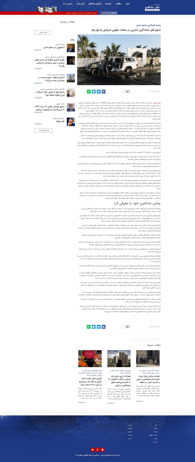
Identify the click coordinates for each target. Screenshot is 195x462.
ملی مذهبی (157, 103)
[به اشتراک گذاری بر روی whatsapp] (89, 92)
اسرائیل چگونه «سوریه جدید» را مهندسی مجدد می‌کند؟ (51, 79)
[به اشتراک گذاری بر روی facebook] (104, 92)
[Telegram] (102, 450)
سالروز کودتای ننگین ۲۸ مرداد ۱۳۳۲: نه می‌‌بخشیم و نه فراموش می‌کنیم (50, 108)
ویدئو (155, 438)
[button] (42, 32)
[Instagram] (97, 450)
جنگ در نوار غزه (137, 339)
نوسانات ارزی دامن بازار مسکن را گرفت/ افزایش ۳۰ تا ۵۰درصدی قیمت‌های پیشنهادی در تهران (119, 381)
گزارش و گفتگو (95, 3)
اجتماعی (81, 13)
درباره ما (155, 442)
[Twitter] (93, 450)
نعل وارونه (60, 121)
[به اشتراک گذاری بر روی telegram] (94, 92)
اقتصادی (87, 13)
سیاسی (94, 13)
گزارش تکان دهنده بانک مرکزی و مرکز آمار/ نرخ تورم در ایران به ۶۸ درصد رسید (90, 381)
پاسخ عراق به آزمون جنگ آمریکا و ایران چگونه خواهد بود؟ (50, 93)
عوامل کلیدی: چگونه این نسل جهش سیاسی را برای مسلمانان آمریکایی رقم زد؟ (50, 63)
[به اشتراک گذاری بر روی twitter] (99, 92)
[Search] (101, 13)
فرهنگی (74, 13)
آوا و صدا (80, 3)
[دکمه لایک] (127, 91)
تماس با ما (67, 3)
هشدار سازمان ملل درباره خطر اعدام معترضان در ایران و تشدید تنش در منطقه (148, 379)
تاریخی (68, 13)
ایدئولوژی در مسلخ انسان (54, 47)
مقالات (118, 3)
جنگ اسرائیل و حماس (153, 339)
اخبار (128, 3)
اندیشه (108, 3)
